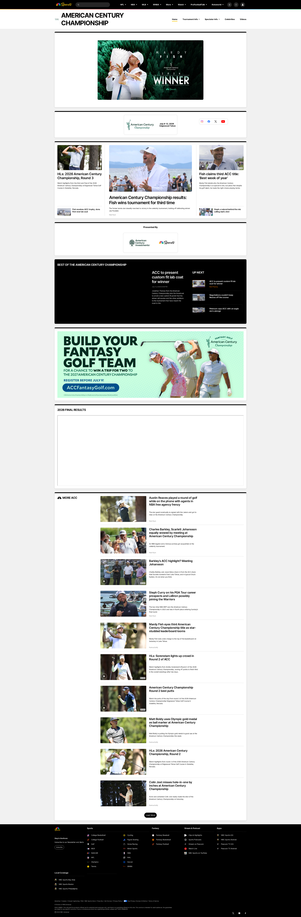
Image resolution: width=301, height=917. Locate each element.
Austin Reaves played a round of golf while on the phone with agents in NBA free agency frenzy (173, 501)
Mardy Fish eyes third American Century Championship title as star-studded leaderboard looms (172, 628)
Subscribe (59, 847)
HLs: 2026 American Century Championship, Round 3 (79, 176)
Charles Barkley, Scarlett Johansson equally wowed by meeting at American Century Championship (173, 533)
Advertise (57, 901)
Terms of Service (154, 901)
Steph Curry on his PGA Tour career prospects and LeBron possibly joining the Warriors (172, 596)
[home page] (64, 4)
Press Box (100, 901)
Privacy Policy (117, 901)
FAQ (82, 901)
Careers (64, 901)
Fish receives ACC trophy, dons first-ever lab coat (86, 210)
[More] (229, 4)
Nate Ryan (112, 215)
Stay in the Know (61, 838)
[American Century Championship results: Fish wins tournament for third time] (150, 168)
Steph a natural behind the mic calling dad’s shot (227, 210)
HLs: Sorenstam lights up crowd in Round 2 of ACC (171, 657)
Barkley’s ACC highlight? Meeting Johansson (171, 562)
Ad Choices (108, 901)
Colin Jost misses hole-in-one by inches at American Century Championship (170, 785)
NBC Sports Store (90, 901)
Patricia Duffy (153, 647)
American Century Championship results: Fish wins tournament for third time (148, 200)
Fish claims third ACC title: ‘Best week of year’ (219, 176)
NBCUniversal (67, 904)
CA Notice (144, 901)
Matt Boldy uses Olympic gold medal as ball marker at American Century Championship (173, 722)
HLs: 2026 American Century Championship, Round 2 (168, 752)
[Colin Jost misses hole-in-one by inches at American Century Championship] (123, 793)
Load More (150, 815)
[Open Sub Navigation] (125, 4)
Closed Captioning (73, 901)
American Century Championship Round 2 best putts (171, 689)
